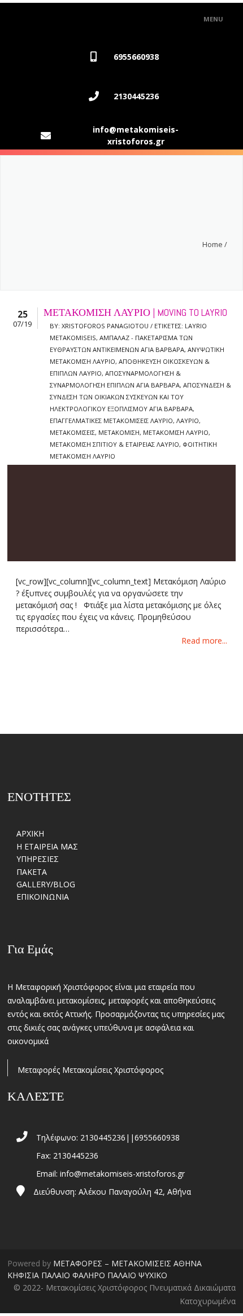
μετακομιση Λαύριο (176, 432)
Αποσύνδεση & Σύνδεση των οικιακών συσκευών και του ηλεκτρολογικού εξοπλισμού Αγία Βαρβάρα (140, 397)
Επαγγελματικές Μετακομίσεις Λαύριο (111, 420)
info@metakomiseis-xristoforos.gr (136, 135)
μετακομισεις (72, 432)
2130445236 (136, 96)
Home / (214, 244)
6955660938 (136, 56)
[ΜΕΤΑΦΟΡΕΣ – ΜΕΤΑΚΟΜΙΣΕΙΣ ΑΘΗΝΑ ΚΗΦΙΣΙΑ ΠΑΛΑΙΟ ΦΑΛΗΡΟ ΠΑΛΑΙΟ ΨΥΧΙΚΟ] (58, 19)
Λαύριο (187, 420)
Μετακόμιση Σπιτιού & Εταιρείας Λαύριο (114, 444)
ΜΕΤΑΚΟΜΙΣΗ (119, 432)
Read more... (204, 640)
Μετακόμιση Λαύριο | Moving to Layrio (135, 312)
